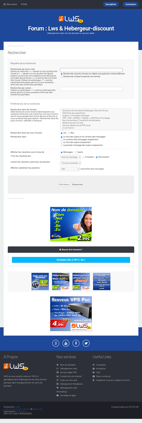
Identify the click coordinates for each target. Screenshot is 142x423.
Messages (68, 152)
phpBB (17, 407)
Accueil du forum (16, 46)
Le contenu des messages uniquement (80, 139)
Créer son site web (68, 380)
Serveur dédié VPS (68, 372)
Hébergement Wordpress (71, 384)
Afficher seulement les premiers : (26, 168)
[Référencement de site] (95, 123)
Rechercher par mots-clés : (23, 69)
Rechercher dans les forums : (24, 109)
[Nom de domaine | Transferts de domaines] (95, 120)
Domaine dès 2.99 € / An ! (71, 259)
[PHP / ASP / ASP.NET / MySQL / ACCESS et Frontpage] (95, 118)
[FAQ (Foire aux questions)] (95, 113)
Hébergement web (68, 368)
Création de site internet (71, 376)
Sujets (80, 152)
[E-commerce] (95, 128)
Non (72, 133)
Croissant (89, 157)
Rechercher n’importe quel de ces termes (81, 76)
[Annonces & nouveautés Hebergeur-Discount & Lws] (95, 110)
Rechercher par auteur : (21, 88)
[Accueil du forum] (71, 20)
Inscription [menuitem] (111, 4)
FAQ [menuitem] (24, 4)
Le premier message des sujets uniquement (83, 145)
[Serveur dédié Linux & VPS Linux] (95, 125)
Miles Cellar (38, 409)
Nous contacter (103, 376)
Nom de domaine (67, 365)
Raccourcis (12, 4)
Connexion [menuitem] (130, 4)
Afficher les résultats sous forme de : (28, 152)
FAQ (98, 372)
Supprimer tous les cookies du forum (113, 380)
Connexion (101, 365)
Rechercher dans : (19, 137)
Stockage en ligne (68, 395)
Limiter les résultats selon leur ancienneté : (31, 162)
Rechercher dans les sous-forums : (27, 133)
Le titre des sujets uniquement (77, 142)
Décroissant (103, 157)
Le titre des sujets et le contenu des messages (84, 137)
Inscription (101, 368)
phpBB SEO (21, 411)
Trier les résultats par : (21, 156)
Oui (64, 133)
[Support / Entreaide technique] (95, 115)
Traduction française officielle (17, 409)
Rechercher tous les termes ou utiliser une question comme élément (94, 74)
